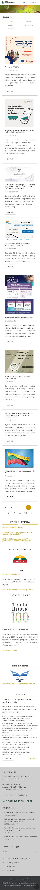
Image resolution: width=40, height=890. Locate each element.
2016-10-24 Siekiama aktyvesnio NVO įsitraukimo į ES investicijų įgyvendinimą (16, 540)
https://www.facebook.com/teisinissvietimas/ (18, 684)
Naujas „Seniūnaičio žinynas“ (13, 527)
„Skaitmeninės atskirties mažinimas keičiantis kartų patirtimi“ (18, 244)
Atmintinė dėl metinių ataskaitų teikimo (19, 318)
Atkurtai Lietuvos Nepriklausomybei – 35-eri (20, 472)
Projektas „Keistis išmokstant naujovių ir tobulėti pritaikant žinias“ (17, 533)
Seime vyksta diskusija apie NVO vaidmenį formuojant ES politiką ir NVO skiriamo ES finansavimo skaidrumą (20, 186)
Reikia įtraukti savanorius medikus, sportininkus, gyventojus (16, 753)
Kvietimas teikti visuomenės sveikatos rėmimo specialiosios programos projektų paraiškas (18, 415)
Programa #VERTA (12, 67)
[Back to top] (36, 886)
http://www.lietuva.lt (9, 650)
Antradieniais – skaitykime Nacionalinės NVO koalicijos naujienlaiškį (19, 131)
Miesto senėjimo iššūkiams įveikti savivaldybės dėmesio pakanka (15, 748)
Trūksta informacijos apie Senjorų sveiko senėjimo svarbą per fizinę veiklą (18, 743)
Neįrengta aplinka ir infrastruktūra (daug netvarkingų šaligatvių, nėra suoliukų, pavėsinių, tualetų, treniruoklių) (18, 718)
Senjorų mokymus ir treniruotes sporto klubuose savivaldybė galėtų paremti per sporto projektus (19, 737)
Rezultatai (33, 758)
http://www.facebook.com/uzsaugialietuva (17, 590)
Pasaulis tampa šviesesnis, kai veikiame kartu (20, 837)
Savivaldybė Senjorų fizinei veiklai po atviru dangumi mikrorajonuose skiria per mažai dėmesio (19, 730)
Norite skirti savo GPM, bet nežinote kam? (19, 813)
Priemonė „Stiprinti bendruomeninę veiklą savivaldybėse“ (18, 377)
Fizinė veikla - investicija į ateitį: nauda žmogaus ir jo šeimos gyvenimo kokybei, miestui (20, 724)
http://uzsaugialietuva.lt (11, 574)
